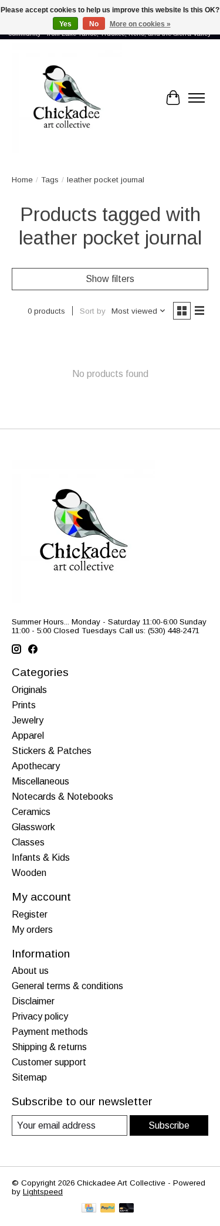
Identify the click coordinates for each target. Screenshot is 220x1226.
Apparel (28, 736)
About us (30, 971)
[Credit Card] (89, 1208)
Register (30, 914)
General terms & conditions (67, 986)
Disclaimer (33, 1001)
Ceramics (31, 812)
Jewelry (27, 720)
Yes (65, 24)
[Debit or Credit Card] (126, 1208)
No (94, 24)
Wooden (29, 873)
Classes (28, 842)
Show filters (110, 279)
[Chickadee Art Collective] (67, 98)
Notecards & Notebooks (62, 797)
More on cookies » (140, 24)
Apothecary (36, 766)
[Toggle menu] (196, 98)
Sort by (93, 311)
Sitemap (29, 1077)
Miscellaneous (40, 781)
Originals (29, 690)
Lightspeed (43, 1191)
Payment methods (50, 1032)
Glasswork (33, 827)
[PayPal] (108, 1208)
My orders (32, 930)
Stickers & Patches (52, 751)
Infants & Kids (41, 857)
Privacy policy (40, 1016)
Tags (50, 179)
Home (22, 179)
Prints (24, 705)
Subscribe (168, 1125)
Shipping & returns (49, 1047)
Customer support (49, 1062)
